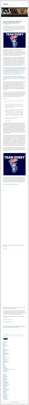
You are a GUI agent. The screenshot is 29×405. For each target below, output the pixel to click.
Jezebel (4, 387)
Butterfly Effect (5, 378)
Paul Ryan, (18, 69)
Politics (8, 326)
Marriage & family (5, 350)
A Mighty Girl (4, 374)
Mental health (4, 352)
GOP (19, 326)
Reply (17, 327)
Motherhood (4, 354)
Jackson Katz (4, 386)
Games (4, 347)
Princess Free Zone (5, 393)
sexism (12, 327)
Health (4, 348)
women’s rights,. (15, 59)
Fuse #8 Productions (5, 382)
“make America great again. (16, 50)
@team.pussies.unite (17, 316)
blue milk (4, 377)
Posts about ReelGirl (11, 326)
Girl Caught (4, 384)
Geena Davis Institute (5, 383)
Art (3, 342)
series (4, 363)
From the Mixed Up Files (6, 381)
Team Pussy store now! (9, 319)
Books (4, 344)
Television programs (5, 368)
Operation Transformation (6, 389)
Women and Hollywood (6, 399)
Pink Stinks (4, 392)
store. (24, 145)
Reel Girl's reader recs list (6, 361)
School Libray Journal (5, 395)
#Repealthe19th (5, 51)
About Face (4, 375)
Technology (4, 367)
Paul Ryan (4, 327)
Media (4, 351)
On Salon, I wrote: (6, 98)
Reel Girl (5, 4)
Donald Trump (17, 326)
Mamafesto (4, 388)
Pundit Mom (4, 394)
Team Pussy (14, 327)
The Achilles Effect (5, 397)
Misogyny (24, 326)
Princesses (4, 360)
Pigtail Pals (4, 391)
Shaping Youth (5, 396)
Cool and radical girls (5, 345)
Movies (4, 355)
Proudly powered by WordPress (14, 402)
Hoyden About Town (5, 385)
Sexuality (4, 364)
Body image (4, 343)
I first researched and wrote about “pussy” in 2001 (10, 91)
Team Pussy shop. (15, 138)
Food (3, 346)
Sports (4, 365)
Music (4, 356)
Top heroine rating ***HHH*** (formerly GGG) (8, 369)
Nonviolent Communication (6, 357)
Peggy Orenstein (5, 390)
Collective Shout (5, 379)
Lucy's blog (4, 349)
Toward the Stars (5, 398)
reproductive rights (9, 327)
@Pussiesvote (5, 317)
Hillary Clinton (21, 326)
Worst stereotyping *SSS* (6, 371)
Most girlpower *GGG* (5, 353)
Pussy (6, 327)
